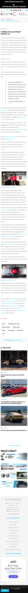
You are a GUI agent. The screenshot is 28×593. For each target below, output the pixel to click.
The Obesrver (4, 110)
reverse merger (5, 210)
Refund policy (13, 546)
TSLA (3, 333)
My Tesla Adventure (13, 306)
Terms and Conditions (13, 536)
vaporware (5, 66)
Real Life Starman (9, 301)
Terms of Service (13, 544)
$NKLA (3, 323)
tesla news (11, 330)
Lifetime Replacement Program (13, 549)
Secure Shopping (13, 538)
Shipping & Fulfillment (13, 527)
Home (2, 19)
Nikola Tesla (16, 327)
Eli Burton (7, 59)
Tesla (3, 330)
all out (10, 292)
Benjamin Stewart (10, 187)
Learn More (17, 588)
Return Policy (13, 525)
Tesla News (9, 19)
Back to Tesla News (15, 445)
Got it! (5, 590)
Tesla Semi (20, 330)
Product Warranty (13, 530)
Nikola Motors (6, 327)
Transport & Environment (11, 136)
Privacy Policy (13, 533)
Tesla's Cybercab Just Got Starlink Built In (14, 430)
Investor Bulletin (10, 244)
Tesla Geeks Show (10, 280)
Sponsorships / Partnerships (13, 541)
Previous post (9, 340)
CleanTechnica (10, 139)
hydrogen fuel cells (13, 323)
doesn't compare (19, 129)
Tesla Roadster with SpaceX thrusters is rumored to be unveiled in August (13, 402)
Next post (18, 340)
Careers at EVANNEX (13, 522)
